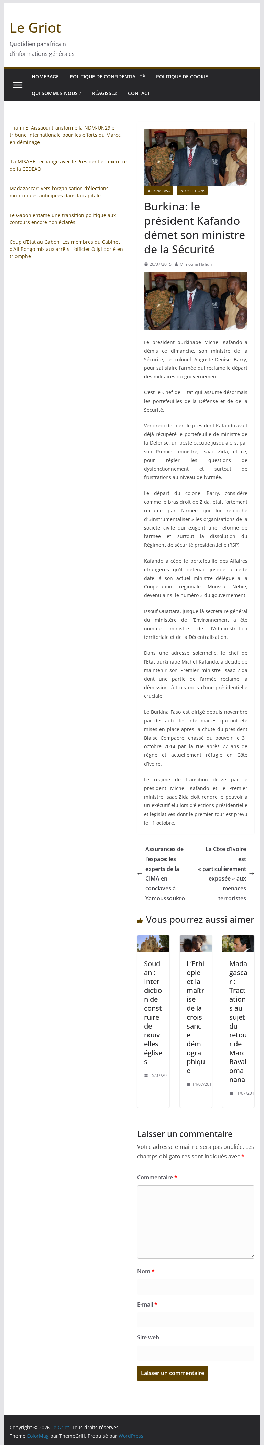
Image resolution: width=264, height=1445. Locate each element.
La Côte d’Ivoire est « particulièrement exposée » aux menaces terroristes (222, 873)
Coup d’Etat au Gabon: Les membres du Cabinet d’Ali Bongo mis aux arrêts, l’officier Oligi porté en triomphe (66, 249)
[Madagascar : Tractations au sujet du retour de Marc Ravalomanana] (238, 940)
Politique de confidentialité (107, 76)
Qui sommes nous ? (56, 93)
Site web (148, 1337)
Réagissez (104, 93)
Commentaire (157, 1177)
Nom (146, 1271)
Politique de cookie (182, 76)
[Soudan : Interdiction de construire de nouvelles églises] (153, 940)
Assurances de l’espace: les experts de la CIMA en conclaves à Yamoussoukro (165, 873)
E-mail (147, 1304)
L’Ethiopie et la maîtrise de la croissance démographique (196, 1017)
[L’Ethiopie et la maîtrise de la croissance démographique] (196, 940)
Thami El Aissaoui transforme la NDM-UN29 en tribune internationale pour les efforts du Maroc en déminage (65, 134)
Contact (139, 93)
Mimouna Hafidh (196, 264)
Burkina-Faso (158, 190)
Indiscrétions (192, 190)
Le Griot (35, 27)
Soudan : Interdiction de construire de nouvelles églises (153, 1012)
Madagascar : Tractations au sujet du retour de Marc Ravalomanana (238, 1021)
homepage (45, 76)
